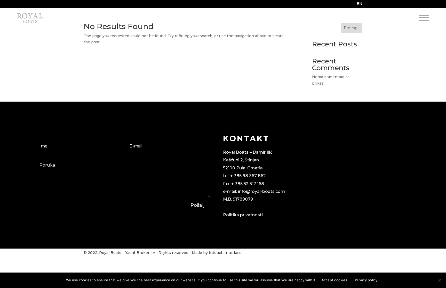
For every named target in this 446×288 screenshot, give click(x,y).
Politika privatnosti (243, 214)
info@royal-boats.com (261, 191)
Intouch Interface (225, 252)
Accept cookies (334, 280)
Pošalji (197, 205)
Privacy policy (366, 280)
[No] (439, 280)
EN (359, 3)
